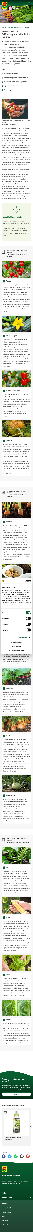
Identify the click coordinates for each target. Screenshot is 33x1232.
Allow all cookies (16, 642)
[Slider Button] (30, 1127)
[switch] (28, 618)
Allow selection (16, 646)
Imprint (4, 1216)
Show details (23, 637)
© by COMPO (5, 1220)
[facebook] (4, 1156)
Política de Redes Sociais (8, 1225)
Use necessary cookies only (16, 650)
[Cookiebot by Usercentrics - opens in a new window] (23, 581)
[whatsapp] (16, 1156)
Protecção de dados (7, 1208)
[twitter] (10, 1156)
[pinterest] (28, 1156)
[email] (22, 1156)
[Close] (22, 2)
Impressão (4, 1203)
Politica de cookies (6, 1212)
